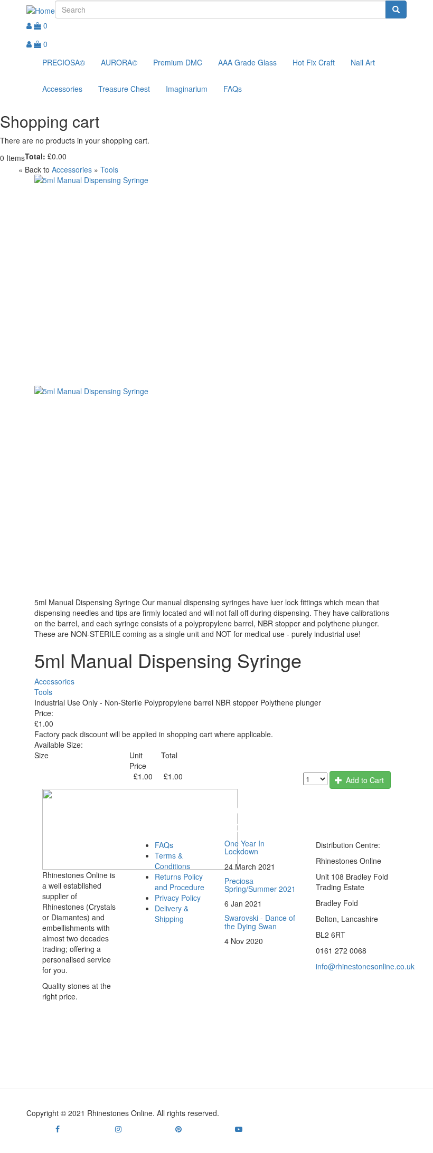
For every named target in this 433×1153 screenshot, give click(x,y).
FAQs (232, 88)
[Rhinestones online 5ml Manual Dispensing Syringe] (216, 280)
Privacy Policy (178, 897)
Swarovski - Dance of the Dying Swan (259, 921)
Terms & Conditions (172, 860)
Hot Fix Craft (314, 62)
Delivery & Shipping (172, 913)
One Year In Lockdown (244, 847)
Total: (35, 156)
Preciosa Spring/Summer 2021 (260, 884)
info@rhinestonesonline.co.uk (365, 966)
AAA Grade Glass (247, 62)
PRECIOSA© (63, 62)
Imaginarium (187, 88)
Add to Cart (364, 780)
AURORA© (119, 62)
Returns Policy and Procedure (179, 881)
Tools (109, 169)
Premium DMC (177, 62)
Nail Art (363, 62)
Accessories (62, 88)
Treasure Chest (124, 88)
